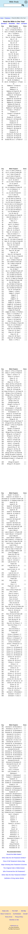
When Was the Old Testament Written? (14, 858)
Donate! (25, 913)
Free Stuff (15, 911)
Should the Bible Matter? (14, 854)
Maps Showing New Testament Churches (14, 864)
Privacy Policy (19, 917)
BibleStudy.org (14, 925)
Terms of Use (8, 917)
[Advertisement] (14, 12)
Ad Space (24, 23)
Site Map (23, 911)
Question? (4, 23)
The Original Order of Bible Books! (14, 868)
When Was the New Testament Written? (14, 875)
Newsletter (12, 23)
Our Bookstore (17, 913)
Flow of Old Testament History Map (14, 861)
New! (18, 23)
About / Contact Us (5, 913)
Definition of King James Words (14, 878)
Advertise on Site (14, 919)
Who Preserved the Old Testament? (14, 871)
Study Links (5, 911)
